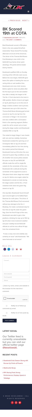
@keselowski (10, 347)
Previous (15, 20)
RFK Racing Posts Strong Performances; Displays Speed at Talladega (15, 375)
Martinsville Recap (10, 368)
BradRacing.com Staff (11, 37)
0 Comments (17, 40)
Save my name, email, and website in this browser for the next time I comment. (16, 288)
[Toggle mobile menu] (28, 11)
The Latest (9, 40)
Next (25, 20)
